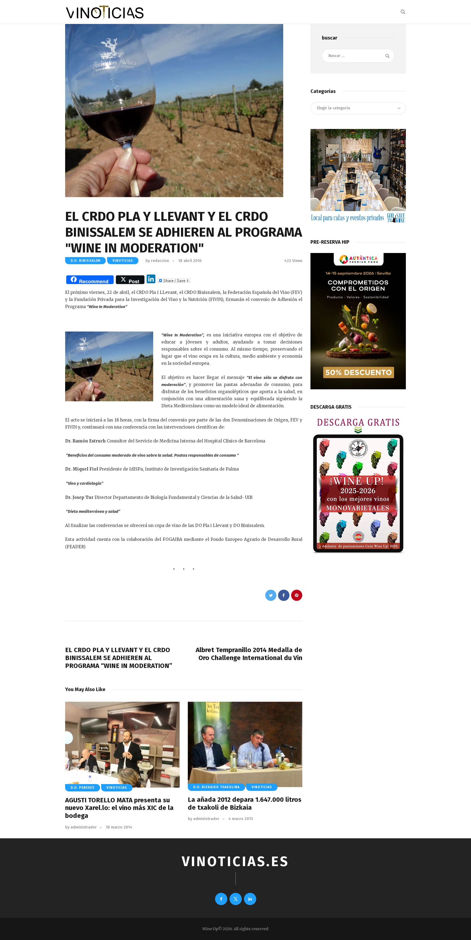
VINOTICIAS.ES (235, 861)
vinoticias (123, 261)
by (157, 260)
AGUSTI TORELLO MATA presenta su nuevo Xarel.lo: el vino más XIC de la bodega (119, 808)
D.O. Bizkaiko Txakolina (216, 787)
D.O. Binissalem (85, 261)
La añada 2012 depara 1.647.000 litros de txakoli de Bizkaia (244, 803)
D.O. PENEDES (83, 788)
